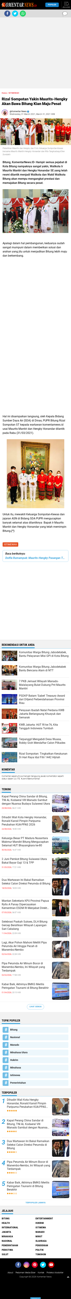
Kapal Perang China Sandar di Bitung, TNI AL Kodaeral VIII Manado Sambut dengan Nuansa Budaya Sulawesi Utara (26, 800)
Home (4, 93)
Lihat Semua (35, 1007)
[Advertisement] (35, 52)
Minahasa (15, 1067)
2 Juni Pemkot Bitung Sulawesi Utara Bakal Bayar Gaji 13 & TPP (24, 860)
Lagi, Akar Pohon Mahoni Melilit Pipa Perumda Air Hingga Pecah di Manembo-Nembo (24, 946)
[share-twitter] (15, 14)
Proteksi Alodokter (55, 1272)
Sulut (5, 1254)
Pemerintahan (18, 1082)
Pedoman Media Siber (26, 1272)
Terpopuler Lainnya (35, 1203)
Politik (40, 1249)
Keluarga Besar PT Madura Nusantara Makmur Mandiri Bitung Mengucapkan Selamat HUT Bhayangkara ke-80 (25, 842)
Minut (39, 1236)
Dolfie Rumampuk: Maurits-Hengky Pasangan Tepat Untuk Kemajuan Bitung (35, 558)
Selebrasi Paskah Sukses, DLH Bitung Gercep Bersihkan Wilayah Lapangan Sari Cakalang (24, 925)
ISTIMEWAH (10, 544)
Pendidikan (42, 1245)
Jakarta (6, 1232)
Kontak (41, 1272)
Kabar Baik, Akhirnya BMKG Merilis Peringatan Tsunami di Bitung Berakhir (25, 986)
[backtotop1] (68, 1277)
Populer (52, 5)
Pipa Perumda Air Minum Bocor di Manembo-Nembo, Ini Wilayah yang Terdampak (23, 967)
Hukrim (14, 1060)
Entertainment (44, 1218)
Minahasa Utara (19, 1052)
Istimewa (15, 1075)
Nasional (15, 1037)
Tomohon (41, 1254)
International (10, 1227)
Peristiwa (7, 1249)
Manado (14, 1044)
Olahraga (41, 1241)
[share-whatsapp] (23, 14)
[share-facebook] (7, 14)
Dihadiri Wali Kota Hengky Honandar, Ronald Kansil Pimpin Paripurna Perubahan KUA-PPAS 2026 (24, 821)
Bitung (13, 1029)
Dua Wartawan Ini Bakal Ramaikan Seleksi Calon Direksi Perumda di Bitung (26, 881)
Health (6, 1223)
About (10, 1272)
